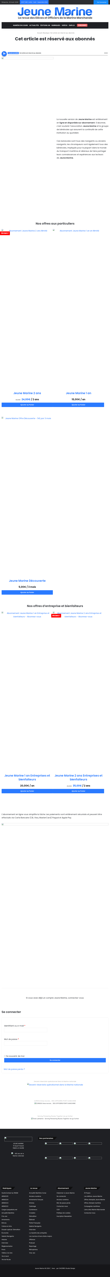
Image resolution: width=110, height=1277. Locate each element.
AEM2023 (5, 1203)
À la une (4, 1216)
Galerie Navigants (8, 1236)
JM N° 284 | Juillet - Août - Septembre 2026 (34, 2)
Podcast (32, 1243)
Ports (3, 1249)
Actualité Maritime (8, 1213)
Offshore (32, 1239)
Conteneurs (33, 1209)
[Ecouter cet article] (4, 53)
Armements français (36, 1199)
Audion (106, 56)
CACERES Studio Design (67, 1268)
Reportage (32, 1246)
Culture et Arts (7, 1226)
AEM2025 (5, 1196)
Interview (5, 1243)
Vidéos (64, 25)
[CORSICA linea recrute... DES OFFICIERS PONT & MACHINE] (55, 1104)
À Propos (87, 1193)
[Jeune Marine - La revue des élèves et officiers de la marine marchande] (55, 13)
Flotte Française (34, 1223)
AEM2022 (5, 1206)
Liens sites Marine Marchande (94, 1209)
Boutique (46, 33)
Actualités (34, 25)
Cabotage (32, 1206)
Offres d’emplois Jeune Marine (94, 1199)
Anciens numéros (35, 1196)
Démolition (32, 1216)
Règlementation (7, 1246)
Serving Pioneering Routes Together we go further (55, 1116)
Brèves (4, 1223)
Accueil (39, 33)
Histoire (4, 1239)
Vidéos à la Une (7, 1253)
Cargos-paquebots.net (9, 1209)
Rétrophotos (33, 1249)
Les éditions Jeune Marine (93, 1196)
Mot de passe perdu (63, 1203)
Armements (6, 1219)
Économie (5, 1233)
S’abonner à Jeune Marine (66, 1193)
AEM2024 (5, 1199)
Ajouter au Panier (27, 405)
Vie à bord (5, 1256)
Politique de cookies (63, 1213)
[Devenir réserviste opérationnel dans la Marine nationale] (55, 1086)
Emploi (72, 25)
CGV (58, 1209)
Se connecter (55, 1060)
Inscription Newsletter (64, 1216)
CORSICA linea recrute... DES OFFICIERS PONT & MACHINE (55, 1101)
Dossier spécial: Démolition (11, 1229)
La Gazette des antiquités (38, 1233)
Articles (31, 1203)
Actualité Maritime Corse (37, 1193)
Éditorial (32, 1219)
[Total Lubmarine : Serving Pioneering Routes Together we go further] (55, 1120)
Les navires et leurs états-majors (40, 1236)
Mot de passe (11, 1039)
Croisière (32, 1213)
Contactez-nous (62, 1206)
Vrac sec (32, 1253)
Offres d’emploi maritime (92, 1203)
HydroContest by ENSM (10, 1193)
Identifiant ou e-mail (14, 1025)
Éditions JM (45, 25)
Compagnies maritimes (92, 1206)
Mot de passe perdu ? (14, 1069)
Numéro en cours (20, 25)
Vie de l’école (6, 1259)
